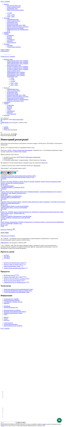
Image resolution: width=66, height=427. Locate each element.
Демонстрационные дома (11, 307)
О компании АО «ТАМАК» (11, 299)
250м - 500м (11, 16)
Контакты (6, 44)
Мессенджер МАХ (18, 119)
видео (44, 160)
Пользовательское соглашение (12, 310)
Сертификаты (11, 39)
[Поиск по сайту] (21, 422)
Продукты (6, 18)
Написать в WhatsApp (8, 229)
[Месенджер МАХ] (34, 391)
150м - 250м (11, 14)
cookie (44, 424)
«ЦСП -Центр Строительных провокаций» (29, 157)
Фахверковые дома (12, 8)
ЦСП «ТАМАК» (5, 328)
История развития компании (12, 300)
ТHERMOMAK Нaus (13, 19)
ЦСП (8, 31)
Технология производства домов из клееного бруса (18, 290)
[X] (8, 173)
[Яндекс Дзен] (4, 412)
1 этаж (12, 78)
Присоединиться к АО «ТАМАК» (13, 325)
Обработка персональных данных (13, 313)
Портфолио (7, 32)
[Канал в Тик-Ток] (4, 417)
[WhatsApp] (13, 173)
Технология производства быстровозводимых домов (18, 289)
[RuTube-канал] (9, 408)
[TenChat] (4, 411)
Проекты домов (8, 59)
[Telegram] (6, 173)
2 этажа (12, 79)
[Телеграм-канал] (4, 394)
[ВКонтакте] (2, 173)
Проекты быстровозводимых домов (15, 262)
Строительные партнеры (14, 47)
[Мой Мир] (15, 173)
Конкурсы (10, 41)
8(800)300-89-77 (5, 51)
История (9, 36)
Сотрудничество (11, 42)
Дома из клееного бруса (13, 21)
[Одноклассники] (4, 173)
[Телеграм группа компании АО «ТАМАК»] (1, 121)
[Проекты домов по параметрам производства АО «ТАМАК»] (11, 86)
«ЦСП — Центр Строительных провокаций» (20, 150)
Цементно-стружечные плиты (15, 101)
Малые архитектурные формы (15, 10)
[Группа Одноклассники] (4, 409)
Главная (6, 127)
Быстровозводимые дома (14, 5)
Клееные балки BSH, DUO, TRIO (16, 25)
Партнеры (10, 45)
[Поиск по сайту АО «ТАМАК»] (1, 124)
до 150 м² (6, 255)
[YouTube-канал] (4, 397)
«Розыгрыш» (36, 165)
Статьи (9, 109)
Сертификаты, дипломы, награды (13, 302)
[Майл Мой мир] (5, 415)
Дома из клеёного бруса (13, 7)
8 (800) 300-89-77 (5, 122)
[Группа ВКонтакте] (4, 392)
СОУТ (5, 314)
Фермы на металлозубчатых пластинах (17, 26)
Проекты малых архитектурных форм (16, 268)
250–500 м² (7, 258)
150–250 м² (7, 256)
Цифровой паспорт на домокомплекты (17, 29)
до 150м (9, 13)
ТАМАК (6, 34)
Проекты (6, 4)
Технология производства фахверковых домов (16, 292)
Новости (9, 38)
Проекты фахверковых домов (13, 266)
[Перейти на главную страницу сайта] (8, 56)
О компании (10, 35)
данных (3, 425)
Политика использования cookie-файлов (15, 311)
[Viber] (11, 173)
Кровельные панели (12, 23)
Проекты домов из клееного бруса (15, 264)
